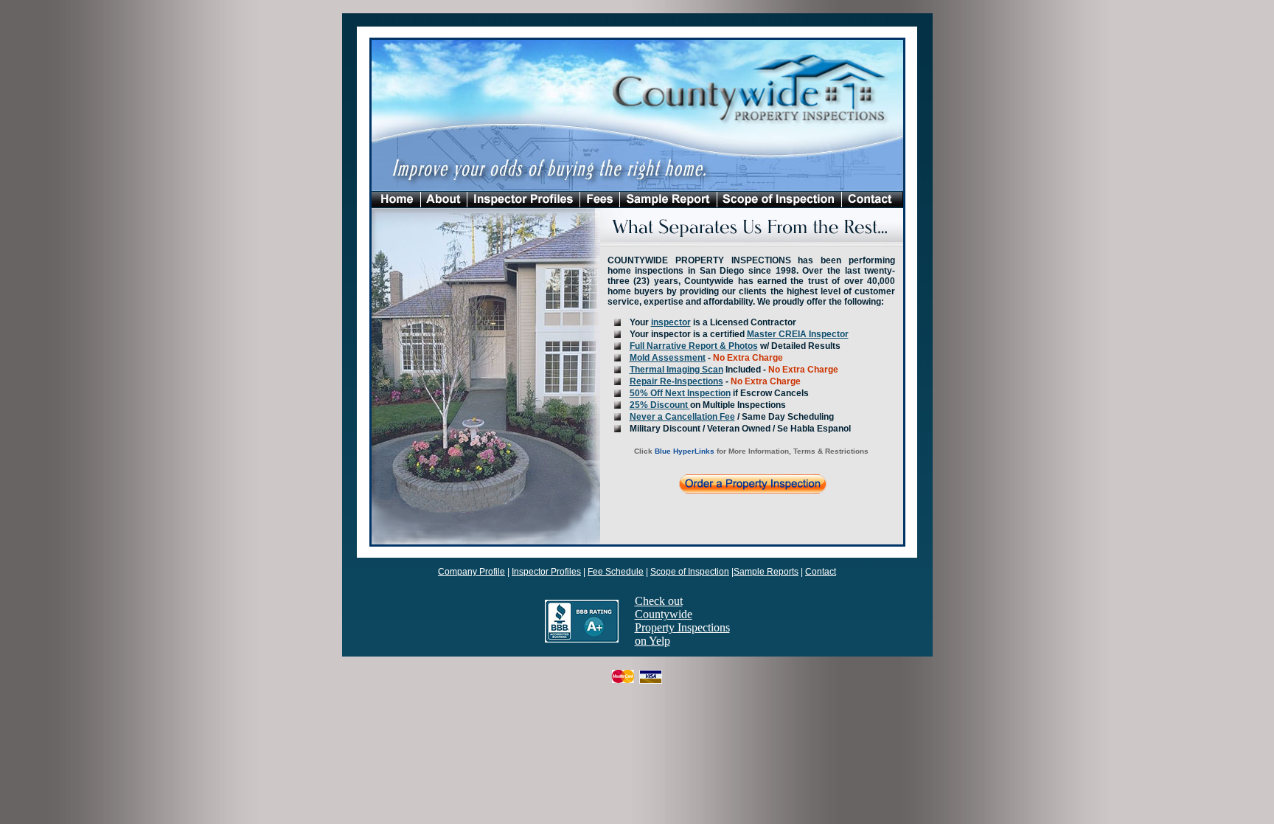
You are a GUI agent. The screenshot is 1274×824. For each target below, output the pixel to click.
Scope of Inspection (689, 572)
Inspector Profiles (546, 572)
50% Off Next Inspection (680, 393)
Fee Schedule (616, 572)
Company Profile (471, 572)
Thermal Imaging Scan (676, 369)
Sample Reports (766, 572)
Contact (820, 572)
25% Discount (660, 405)
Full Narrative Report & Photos (694, 346)
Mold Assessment (668, 358)
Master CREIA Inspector (798, 334)
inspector (671, 322)
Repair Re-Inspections (676, 381)
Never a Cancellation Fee (682, 417)
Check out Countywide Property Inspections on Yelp (682, 621)
